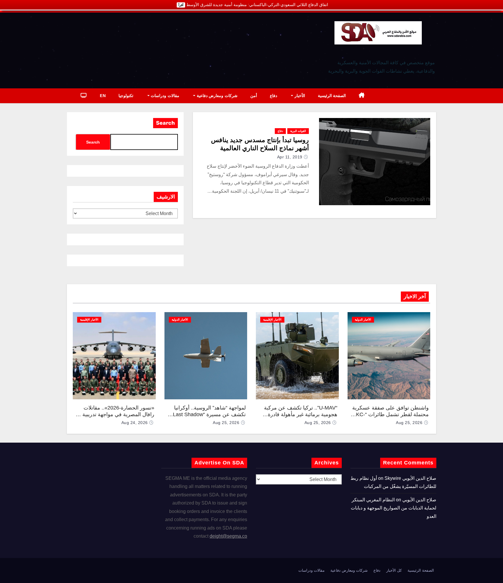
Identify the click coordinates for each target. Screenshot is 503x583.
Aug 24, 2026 (134, 422)
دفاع (273, 95)
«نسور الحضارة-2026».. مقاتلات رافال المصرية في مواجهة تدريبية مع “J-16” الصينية (114, 414)
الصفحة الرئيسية (332, 95)
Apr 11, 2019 (289, 157)
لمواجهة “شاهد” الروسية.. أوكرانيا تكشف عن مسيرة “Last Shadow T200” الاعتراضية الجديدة (209, 414)
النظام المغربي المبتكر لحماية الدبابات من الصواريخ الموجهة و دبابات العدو (393, 508)
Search (165, 123)
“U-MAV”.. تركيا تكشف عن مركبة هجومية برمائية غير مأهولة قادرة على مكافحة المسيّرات (300, 414)
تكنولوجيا (125, 95)
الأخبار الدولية (363, 319)
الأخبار (299, 95)
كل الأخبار (394, 570)
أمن (253, 95)
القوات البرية (298, 131)
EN (103, 95)
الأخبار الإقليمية (272, 319)
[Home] (361, 95)
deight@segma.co (228, 536)
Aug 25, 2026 (409, 422)
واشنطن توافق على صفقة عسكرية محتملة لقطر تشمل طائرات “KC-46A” (390, 414)
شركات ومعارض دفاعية (216, 95)
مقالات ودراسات (164, 95)
